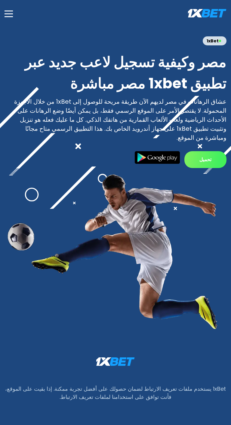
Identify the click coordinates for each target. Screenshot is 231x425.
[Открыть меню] (9, 14)
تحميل (205, 159)
